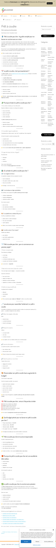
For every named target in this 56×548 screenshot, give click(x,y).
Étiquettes (49, 73)
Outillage (49, 111)
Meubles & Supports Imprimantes (50, 98)
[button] (53, 530)
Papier (49, 113)
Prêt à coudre (43, 158)
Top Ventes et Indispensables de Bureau (18, 526)
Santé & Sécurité (44, 123)
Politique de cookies (36, 544)
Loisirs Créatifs (6, 526)
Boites (49, 55)
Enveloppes (43, 71)
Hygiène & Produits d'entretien (50, 85)
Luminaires (50, 92)
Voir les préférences (48, 541)
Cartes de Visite (51, 59)
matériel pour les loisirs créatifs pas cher (20, 73)
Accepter (26, 541)
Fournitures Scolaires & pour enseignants (51, 80)
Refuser (37, 541)
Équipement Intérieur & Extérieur (43, 74)
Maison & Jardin (51, 94)
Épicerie (49, 71)
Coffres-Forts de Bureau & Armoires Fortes (44, 66)
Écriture (49, 68)
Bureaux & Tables (51, 57)
